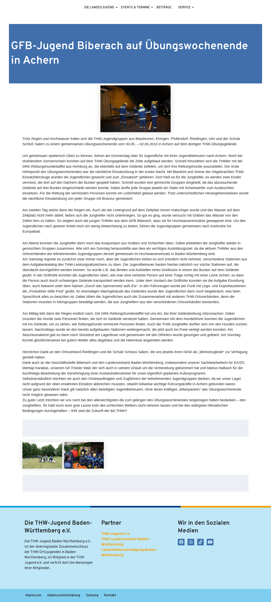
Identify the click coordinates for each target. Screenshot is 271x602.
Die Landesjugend (99, 8)
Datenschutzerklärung (63, 595)
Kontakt (110, 595)
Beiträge (164, 8)
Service (184, 8)
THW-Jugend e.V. (115, 534)
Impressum (33, 595)
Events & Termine (135, 8)
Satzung (92, 595)
